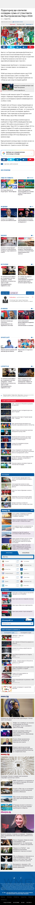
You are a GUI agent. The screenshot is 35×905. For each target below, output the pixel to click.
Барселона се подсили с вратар (25, 350)
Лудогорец (12, 24)
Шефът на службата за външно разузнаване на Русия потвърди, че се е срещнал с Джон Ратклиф (23, 725)
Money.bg (9, 897)
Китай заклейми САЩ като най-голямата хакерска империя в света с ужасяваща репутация (23, 733)
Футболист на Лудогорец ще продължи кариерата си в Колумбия (23, 593)
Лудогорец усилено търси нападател (22, 611)
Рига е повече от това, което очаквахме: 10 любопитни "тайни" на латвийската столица (25, 381)
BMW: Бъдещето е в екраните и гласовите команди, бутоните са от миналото (23, 782)
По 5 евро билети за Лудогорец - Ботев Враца (8, 190)
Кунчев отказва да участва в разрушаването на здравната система (7, 323)
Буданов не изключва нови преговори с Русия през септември (17, 719)
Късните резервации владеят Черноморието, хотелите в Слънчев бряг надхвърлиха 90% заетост (26, 251)
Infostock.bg (4, 899)
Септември (26, 561)
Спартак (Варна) (9, 573)
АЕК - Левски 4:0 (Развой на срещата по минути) (22, 404)
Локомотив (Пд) (27, 565)
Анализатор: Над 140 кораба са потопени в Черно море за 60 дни (21, 533)
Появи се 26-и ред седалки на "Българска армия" (20, 674)
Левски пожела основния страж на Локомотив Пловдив (22, 464)
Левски (25, 569)
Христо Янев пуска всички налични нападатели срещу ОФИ (22, 431)
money (6, 510)
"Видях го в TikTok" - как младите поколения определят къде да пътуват (22, 849)
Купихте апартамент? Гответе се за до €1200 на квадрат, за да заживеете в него (8, 250)
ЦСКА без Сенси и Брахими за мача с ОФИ (22, 491)
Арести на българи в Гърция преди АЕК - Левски (22, 417)
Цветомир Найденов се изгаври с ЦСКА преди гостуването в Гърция (23, 667)
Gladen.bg (30, 897)
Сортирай (13, 293)
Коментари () (29, 24)
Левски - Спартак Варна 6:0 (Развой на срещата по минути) (22, 661)
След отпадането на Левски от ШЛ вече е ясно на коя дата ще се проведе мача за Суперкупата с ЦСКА (23, 451)
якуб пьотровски (14, 164)
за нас (22, 902)
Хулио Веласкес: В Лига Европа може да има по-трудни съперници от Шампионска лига (23, 458)
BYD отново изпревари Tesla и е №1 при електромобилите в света (23, 798)
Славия (7, 561)
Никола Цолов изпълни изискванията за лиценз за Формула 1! (25, 220)
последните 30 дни (26, 632)
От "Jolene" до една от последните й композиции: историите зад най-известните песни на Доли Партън (25, 279)
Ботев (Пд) (7, 569)
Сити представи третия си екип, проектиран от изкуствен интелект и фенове (22, 485)
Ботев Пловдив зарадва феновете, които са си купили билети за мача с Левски (22, 479)
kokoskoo (13, 297)
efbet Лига (5, 557)
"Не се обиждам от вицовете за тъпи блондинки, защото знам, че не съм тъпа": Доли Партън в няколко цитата (23, 858)
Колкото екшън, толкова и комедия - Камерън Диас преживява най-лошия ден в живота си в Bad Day (17, 835)
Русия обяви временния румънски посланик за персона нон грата (21, 740)
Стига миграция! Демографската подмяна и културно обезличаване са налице (26, 323)
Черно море (26, 577)
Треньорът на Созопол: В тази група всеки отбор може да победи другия (22, 497)
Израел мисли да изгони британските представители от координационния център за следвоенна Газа (23, 749)
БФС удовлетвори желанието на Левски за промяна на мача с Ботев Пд (23, 424)
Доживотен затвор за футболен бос (22, 648)
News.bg (3, 897)
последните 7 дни (9, 632)
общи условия (7, 902)
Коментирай (30, 293)
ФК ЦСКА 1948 (8, 565)
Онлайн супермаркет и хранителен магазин (21, 687)
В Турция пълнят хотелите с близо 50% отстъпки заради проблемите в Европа (22, 806)
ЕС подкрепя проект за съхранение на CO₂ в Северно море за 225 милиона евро (22, 527)
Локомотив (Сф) (27, 581)
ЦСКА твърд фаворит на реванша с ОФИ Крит (23, 680)
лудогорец (6, 164)
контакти (29, 902)
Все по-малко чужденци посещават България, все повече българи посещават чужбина (22, 515)
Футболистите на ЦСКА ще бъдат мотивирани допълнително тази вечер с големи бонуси (21, 438)
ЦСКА (6, 577)
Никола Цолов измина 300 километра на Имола (9, 350)
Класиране (25, 552)
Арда (6, 585)
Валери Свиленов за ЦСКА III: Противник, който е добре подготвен (22, 503)
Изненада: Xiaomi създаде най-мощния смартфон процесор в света (14, 776)
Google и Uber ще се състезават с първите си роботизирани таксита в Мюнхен (23, 790)
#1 (32, 297)
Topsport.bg (23, 897)
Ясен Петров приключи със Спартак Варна (22, 655)
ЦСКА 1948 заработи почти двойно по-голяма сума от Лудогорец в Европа (26, 192)
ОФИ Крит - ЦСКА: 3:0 (17, 635)
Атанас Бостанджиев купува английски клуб (8, 219)
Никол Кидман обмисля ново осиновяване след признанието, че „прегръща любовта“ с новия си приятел (23, 842)
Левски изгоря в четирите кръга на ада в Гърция (22, 411)
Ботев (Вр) (26, 585)
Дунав (6, 581)
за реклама (16, 902)
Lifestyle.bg (16, 897)
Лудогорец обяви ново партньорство (22, 605)
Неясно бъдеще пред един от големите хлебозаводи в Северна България (22, 520)
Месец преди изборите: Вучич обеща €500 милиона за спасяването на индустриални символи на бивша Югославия (22, 540)
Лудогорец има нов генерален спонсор (22, 599)
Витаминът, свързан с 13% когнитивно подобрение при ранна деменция (23, 865)
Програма (9, 552)
